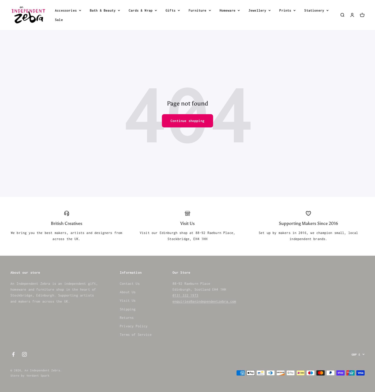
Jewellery (257, 10)
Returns (127, 318)
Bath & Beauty (103, 10)
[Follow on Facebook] (13, 354)
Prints (285, 10)
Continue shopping (187, 121)
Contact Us (130, 283)
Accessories (66, 10)
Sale (59, 19)
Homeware (227, 10)
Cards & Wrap (141, 10)
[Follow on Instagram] (24, 354)
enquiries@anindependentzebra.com (204, 301)
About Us (128, 292)
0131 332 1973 (185, 295)
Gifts (171, 10)
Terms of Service (136, 334)
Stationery (314, 10)
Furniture (198, 10)
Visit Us (128, 300)
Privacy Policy (134, 326)
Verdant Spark (37, 375)
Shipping (128, 309)
